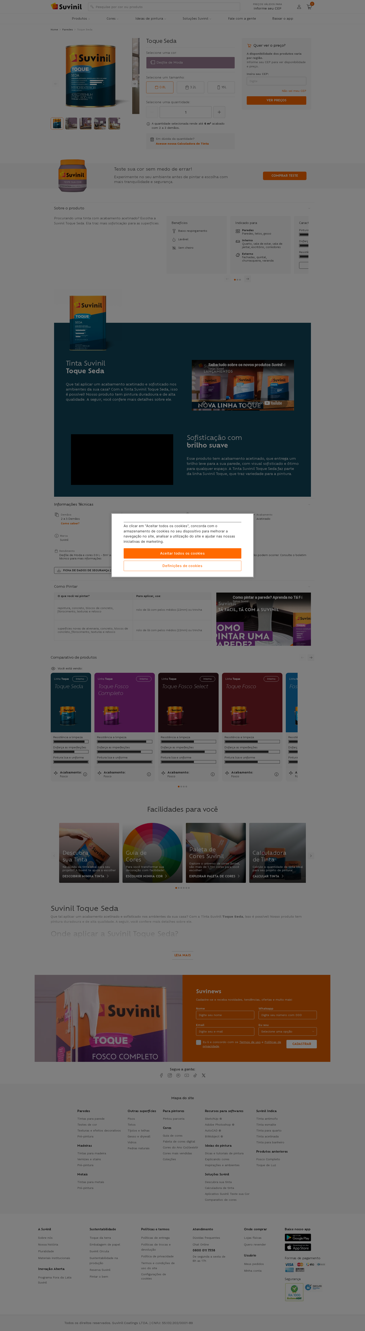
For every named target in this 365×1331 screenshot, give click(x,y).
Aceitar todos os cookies (182, 553)
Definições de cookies (182, 566)
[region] (182, 545)
